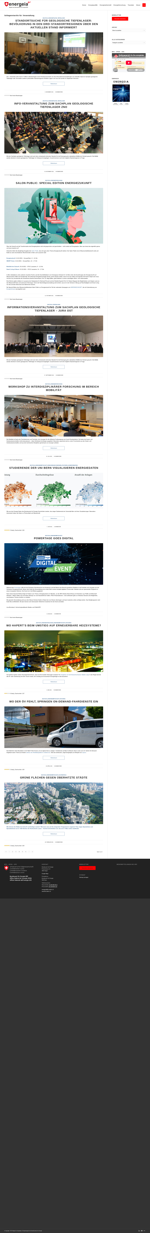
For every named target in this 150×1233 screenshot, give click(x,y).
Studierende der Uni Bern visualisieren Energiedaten (53, 467)
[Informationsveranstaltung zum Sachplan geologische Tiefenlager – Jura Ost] (53, 336)
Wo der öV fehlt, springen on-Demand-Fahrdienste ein (53, 701)
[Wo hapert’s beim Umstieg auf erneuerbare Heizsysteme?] (53, 651)
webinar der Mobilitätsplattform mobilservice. (38, 752)
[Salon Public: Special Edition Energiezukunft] (53, 216)
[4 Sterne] (8, 95)
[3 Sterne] (6, 95)
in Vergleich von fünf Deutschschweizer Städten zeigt (74, 674)
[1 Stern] (4, 95)
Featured (65, 465)
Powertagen (17, 587)
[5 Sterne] (9, 95)
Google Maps (45, 873)
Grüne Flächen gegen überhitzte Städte (54, 777)
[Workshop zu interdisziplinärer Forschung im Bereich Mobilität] (53, 416)
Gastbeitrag (62, 775)
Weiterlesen (54, 83)
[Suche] (143, 5)
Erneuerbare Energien (54, 465)
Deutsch (45, 18)
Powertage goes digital (54, 538)
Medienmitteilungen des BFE (127, 864)
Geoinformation (73, 465)
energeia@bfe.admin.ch (48, 889)
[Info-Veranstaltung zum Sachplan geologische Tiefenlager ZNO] (53, 132)
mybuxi (84, 752)
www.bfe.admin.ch (46, 891)
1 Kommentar (57, 526)
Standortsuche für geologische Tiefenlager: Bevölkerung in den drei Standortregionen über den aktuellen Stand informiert (53, 24)
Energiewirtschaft (41, 465)
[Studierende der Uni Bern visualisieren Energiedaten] (53, 491)
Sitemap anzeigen (83, 877)
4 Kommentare (57, 690)
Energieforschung (56, 180)
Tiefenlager (61, 18)
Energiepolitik (52, 18)
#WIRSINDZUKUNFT (76, 287)
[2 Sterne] (5, 95)
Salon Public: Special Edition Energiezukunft (54, 183)
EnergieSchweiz (11, 289)
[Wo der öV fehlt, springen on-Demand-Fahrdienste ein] (53, 727)
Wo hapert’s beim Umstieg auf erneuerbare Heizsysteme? (53, 625)
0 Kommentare (59, 91)
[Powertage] (53, 564)
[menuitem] (84, 5)
